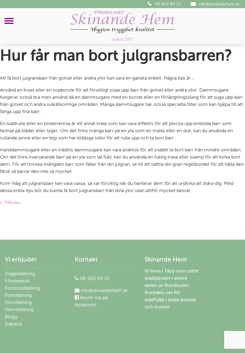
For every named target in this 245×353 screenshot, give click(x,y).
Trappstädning (20, 273)
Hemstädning (19, 309)
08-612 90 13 (168, 4)
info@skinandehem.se (219, 4)
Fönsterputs (17, 280)
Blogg (11, 316)
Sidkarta (13, 323)
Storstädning (18, 302)
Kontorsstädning (22, 287)
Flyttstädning (18, 295)
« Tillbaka (10, 202)
